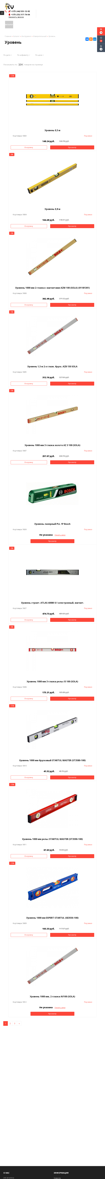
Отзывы (30, 24)
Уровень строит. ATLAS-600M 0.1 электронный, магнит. (52, 602)
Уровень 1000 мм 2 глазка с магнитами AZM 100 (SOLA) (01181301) (52, 287)
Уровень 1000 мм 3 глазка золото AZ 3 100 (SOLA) (52, 445)
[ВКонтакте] (87, 39)
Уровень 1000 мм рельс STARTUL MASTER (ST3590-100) (52, 839)
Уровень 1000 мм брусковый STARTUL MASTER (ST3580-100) (52, 760)
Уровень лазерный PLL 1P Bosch (52, 523)
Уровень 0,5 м (52, 130)
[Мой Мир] (94, 39)
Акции (16, 24)
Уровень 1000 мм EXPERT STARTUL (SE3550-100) (52, 917)
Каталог (9, 24)
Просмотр (72, 147)
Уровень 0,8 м (52, 209)
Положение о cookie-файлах (80, 24)
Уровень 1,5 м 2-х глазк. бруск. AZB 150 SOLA (52, 366)
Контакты (61, 24)
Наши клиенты (41, 24)
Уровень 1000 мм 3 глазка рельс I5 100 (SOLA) (52, 681)
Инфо (22, 24)
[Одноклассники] (91, 39)
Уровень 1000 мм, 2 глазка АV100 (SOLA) (52, 996)
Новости (52, 24)
